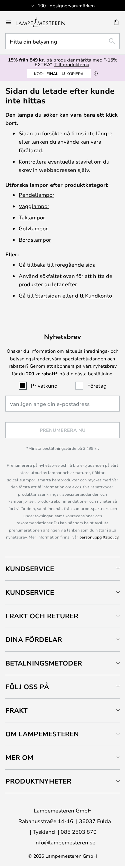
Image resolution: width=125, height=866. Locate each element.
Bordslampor (35, 239)
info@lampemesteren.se (64, 842)
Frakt (16, 710)
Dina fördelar (33, 639)
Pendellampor (36, 194)
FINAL (59, 73)
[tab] (62, 568)
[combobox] (62, 41)
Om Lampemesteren (42, 733)
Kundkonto (98, 295)
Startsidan (48, 295)
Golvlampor (33, 228)
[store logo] (45, 22)
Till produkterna (71, 64)
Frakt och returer (41, 615)
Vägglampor (34, 205)
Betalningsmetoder (43, 663)
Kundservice (29, 568)
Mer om (19, 757)
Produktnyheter (38, 781)
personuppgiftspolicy (98, 537)
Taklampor (32, 217)
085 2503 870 (79, 831)
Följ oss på (27, 686)
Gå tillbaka (32, 264)
